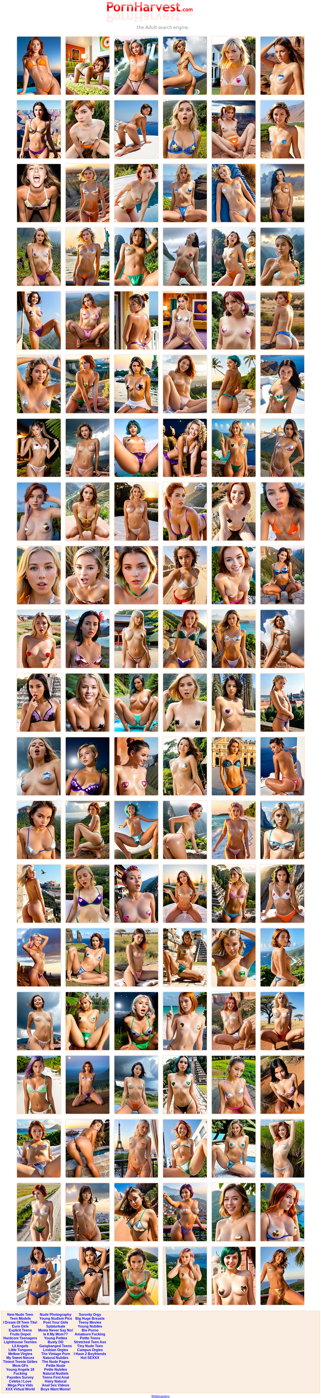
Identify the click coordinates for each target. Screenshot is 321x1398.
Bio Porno (90, 1330)
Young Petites (55, 1338)
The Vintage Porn (55, 1354)
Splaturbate (55, 1326)
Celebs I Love (20, 1381)
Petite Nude (55, 1365)
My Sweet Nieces (20, 1358)
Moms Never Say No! (55, 1330)
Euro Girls (20, 1326)
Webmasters (160, 1396)
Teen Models (20, 1318)
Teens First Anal (55, 1377)
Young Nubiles (90, 1326)
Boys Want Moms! (56, 1389)
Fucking (20, 1373)
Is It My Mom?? (55, 1334)
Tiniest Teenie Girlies (20, 1362)
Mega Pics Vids (20, 1385)
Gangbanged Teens (55, 1346)
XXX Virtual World (20, 1389)
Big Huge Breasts (90, 1318)
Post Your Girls (55, 1322)
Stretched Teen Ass (90, 1342)
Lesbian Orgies (55, 1350)
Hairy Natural (55, 1381)
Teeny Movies (90, 1322)
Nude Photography (55, 1314)
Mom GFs (20, 1365)
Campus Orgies (90, 1350)
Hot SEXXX (90, 1358)
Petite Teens (90, 1338)
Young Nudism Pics (55, 1318)
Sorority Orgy (90, 1314)
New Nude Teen (20, 1314)
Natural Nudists (56, 1373)
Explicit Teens (20, 1330)
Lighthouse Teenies (20, 1342)
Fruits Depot (20, 1334)
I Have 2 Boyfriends (90, 1354)
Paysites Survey (20, 1377)
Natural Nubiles (55, 1358)
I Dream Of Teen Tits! (20, 1322)
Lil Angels (20, 1346)
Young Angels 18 (20, 1369)
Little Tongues (20, 1350)
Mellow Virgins (20, 1354)
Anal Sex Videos (55, 1385)
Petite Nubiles (55, 1369)
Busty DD (56, 1342)
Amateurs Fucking (90, 1334)
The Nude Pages (55, 1362)
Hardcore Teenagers (20, 1338)
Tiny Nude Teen (90, 1346)
